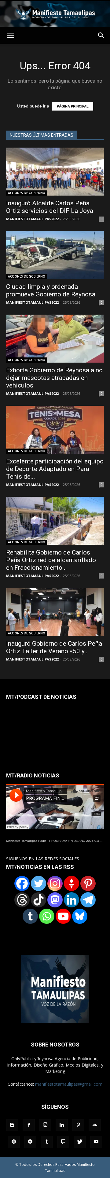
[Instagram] (55, 883)
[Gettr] (71, 883)
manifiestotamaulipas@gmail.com (68, 1084)
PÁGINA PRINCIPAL (73, 106)
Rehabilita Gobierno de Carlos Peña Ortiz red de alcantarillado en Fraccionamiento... (51, 560)
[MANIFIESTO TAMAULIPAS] (55, 14)
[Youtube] (96, 1142)
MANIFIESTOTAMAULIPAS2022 (32, 219)
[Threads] (22, 899)
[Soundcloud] (95, 1125)
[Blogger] (12, 1125)
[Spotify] (14, 1142)
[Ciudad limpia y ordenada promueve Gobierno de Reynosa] (55, 255)
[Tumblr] (30, 916)
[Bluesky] (79, 916)
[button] (101, 35)
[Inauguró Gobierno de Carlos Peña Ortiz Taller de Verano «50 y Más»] (55, 612)
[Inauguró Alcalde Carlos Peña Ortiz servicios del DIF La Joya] (55, 172)
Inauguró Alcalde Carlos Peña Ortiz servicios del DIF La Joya (49, 207)
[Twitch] (63, 1142)
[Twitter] (38, 883)
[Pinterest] (88, 883)
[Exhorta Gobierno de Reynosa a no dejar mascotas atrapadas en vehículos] (55, 339)
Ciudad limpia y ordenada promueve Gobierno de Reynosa (50, 290)
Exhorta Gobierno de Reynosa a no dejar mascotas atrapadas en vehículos (54, 378)
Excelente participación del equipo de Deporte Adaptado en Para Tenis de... (55, 469)
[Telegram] (88, 899)
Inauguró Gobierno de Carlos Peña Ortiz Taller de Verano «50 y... (54, 647)
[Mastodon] (55, 899)
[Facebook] (22, 883)
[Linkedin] (71, 899)
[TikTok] (38, 899)
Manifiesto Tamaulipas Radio (26, 840)
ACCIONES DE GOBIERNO (26, 193)
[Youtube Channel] (63, 916)
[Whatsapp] (46, 916)
